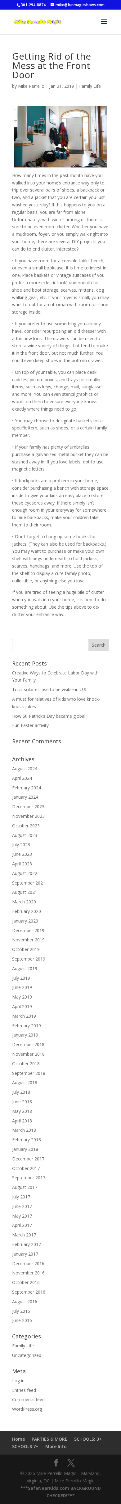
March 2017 (24, 1235)
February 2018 (26, 1140)
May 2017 (22, 1216)
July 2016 (21, 1311)
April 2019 (22, 1006)
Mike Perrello (31, 86)
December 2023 (28, 806)
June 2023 (22, 854)
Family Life (90, 86)
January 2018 (25, 1149)
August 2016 (24, 1301)
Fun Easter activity (30, 725)
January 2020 (25, 921)
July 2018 (21, 1092)
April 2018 (22, 1121)
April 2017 (22, 1225)
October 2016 (26, 1282)
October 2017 (26, 1168)
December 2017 (28, 1159)
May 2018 (22, 1111)
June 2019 (22, 987)
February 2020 (26, 911)
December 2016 (28, 1263)
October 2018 (26, 1064)
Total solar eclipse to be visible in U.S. (49, 689)
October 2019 (26, 949)
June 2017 (22, 1206)
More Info (56, 1446)
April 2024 (22, 778)
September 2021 (28, 883)
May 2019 (22, 997)
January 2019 (25, 1035)
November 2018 (28, 1054)
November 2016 (28, 1273)
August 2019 (24, 968)
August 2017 (24, 1187)
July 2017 (21, 1197)
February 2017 (26, 1244)
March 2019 (24, 1016)
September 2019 (28, 959)
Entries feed (24, 1390)
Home (18, 1439)
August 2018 (24, 1082)
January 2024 (25, 797)
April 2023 (22, 864)
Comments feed (28, 1399)
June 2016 (22, 1320)
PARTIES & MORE (49, 1439)
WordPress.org (27, 1409)
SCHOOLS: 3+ (88, 1439)
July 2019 (21, 978)
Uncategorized (26, 1355)
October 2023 (26, 826)
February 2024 (26, 788)
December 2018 (28, 1044)
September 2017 (28, 1178)
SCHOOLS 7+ (25, 1446)
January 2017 (25, 1254)
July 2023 (21, 844)
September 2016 (28, 1292)
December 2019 (28, 930)
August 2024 (24, 768)
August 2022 (24, 873)
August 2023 (24, 835)
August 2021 (24, 892)
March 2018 (24, 1130)
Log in (18, 1381)
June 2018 (22, 1102)
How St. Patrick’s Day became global (48, 716)
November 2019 (28, 940)
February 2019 (26, 1026)
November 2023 (28, 816)
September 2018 (28, 1073)
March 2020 (24, 902)
